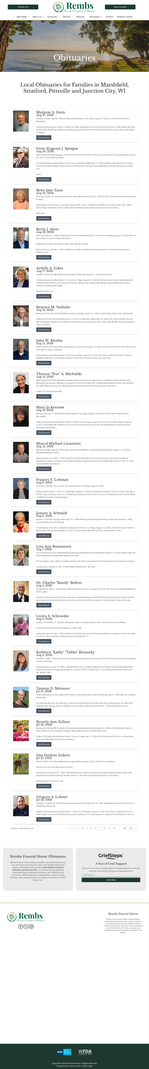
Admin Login (87, 1066)
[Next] (136, 828)
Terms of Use (74, 1066)
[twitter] (25, 927)
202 (131, 828)
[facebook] (20, 927)
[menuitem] (23, 17)
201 (124, 828)
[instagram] (31, 927)
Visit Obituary (44, 137)
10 (114, 828)
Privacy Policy (62, 1066)
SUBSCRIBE (111, 880)
